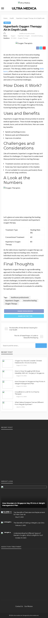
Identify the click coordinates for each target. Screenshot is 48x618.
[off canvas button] (2, 8)
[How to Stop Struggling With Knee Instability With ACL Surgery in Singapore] (7, 374)
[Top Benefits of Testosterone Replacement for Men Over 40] (6, 512)
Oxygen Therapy (23, 38)
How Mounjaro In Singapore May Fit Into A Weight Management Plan (30, 382)
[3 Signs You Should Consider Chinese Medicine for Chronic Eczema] (7, 364)
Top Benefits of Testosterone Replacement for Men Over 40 (29, 513)
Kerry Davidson (6, 37)
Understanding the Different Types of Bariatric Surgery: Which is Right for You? (28, 534)
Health (7, 22)
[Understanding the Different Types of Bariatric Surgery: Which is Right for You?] (6, 533)
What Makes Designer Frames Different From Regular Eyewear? (29, 403)
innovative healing (37, 36)
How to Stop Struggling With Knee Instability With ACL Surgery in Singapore (29, 372)
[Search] (45, 8)
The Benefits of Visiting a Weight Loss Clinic (29, 523)
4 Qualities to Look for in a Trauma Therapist (27, 393)
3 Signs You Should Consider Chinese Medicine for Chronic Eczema (28, 362)
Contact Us (19, 606)
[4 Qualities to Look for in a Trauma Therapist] (7, 395)
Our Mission (28, 606)
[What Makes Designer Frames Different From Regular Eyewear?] (7, 405)
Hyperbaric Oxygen (24, 36)
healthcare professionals (27, 33)
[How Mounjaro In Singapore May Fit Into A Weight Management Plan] (7, 384)
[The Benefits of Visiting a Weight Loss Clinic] (6, 523)
